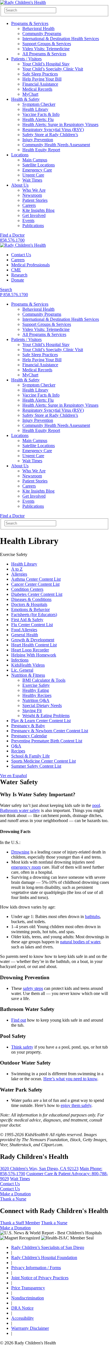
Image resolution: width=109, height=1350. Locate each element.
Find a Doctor (12, 235)
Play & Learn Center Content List (41, 720)
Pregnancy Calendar (29, 735)
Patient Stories (35, 200)
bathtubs (92, 916)
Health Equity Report (41, 149)
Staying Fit (32, 710)
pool (96, 805)
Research (19, 275)
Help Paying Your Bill (41, 79)
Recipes (18, 751)
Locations (20, 154)
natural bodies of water (80, 941)
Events (28, 220)
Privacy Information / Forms (36, 1267)
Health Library (35, 109)
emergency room (26, 867)
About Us (20, 185)
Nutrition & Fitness (28, 675)
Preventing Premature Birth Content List (46, 740)
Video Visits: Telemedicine (46, 48)
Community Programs (41, 33)
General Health (24, 634)
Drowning (20, 852)
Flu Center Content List (32, 624)
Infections (20, 660)
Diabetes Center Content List (36, 594)
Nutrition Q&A (35, 700)
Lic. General (22, 670)
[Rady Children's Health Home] (23, 2)
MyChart (30, 94)
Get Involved (34, 215)
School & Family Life (30, 756)
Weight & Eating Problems (46, 715)
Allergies (19, 574)
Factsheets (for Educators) (34, 614)
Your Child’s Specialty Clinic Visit (52, 69)
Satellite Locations (38, 165)
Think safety (22, 1047)
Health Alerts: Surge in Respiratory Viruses (60, 124)
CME (16, 269)
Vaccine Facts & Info (41, 114)
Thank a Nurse (13, 1198)
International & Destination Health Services (60, 38)
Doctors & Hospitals (29, 604)
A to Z (17, 569)
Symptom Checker (38, 104)
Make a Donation (15, 1193)
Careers (29, 205)
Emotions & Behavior (30, 609)
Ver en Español (13, 775)
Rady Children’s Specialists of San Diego (47, 1247)
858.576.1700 (12, 240)
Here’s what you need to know (70, 1078)
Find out (18, 1020)
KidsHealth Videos (28, 665)
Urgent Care (33, 175)
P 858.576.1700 (14, 294)
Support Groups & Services (46, 43)
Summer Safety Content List (36, 766)
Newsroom (32, 195)
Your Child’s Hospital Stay (46, 63)
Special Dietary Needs (42, 705)
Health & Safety (25, 99)
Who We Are (34, 190)
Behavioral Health (38, 28)
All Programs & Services (44, 53)
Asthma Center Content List (36, 579)
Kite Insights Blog (38, 210)
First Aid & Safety (27, 619)
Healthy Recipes (36, 695)
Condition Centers (27, 589)
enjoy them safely (76, 1105)
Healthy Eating (35, 690)
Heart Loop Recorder (30, 649)
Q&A (16, 745)
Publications (33, 225)
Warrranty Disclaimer (30, 1328)
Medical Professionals (30, 264)
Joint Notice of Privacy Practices (39, 1277)
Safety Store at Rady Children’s (50, 134)
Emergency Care (37, 170)
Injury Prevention (37, 139)
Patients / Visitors (26, 58)
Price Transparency (28, 1287)
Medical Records (37, 89)
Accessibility (22, 1318)
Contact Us (21, 254)
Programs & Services (29, 23)
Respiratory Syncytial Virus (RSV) (53, 129)
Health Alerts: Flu (38, 119)
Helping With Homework (33, 655)
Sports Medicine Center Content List (43, 761)
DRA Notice (22, 1308)
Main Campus (34, 159)
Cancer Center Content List (35, 584)
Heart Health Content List (34, 644)
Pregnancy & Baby (28, 725)
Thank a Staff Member (20, 1222)
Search (6, 289)
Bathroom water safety (20, 810)
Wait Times (32, 180)
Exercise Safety (36, 685)
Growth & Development (32, 639)
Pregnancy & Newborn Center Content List (49, 730)
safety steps (33, 988)
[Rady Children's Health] (23, 245)
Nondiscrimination (27, 1298)
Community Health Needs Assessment (56, 144)
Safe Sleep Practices (40, 74)
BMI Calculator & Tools (43, 680)
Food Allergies (24, 629)
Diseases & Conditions (31, 599)
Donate (17, 280)
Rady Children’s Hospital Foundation (44, 1257)
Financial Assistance (40, 84)
